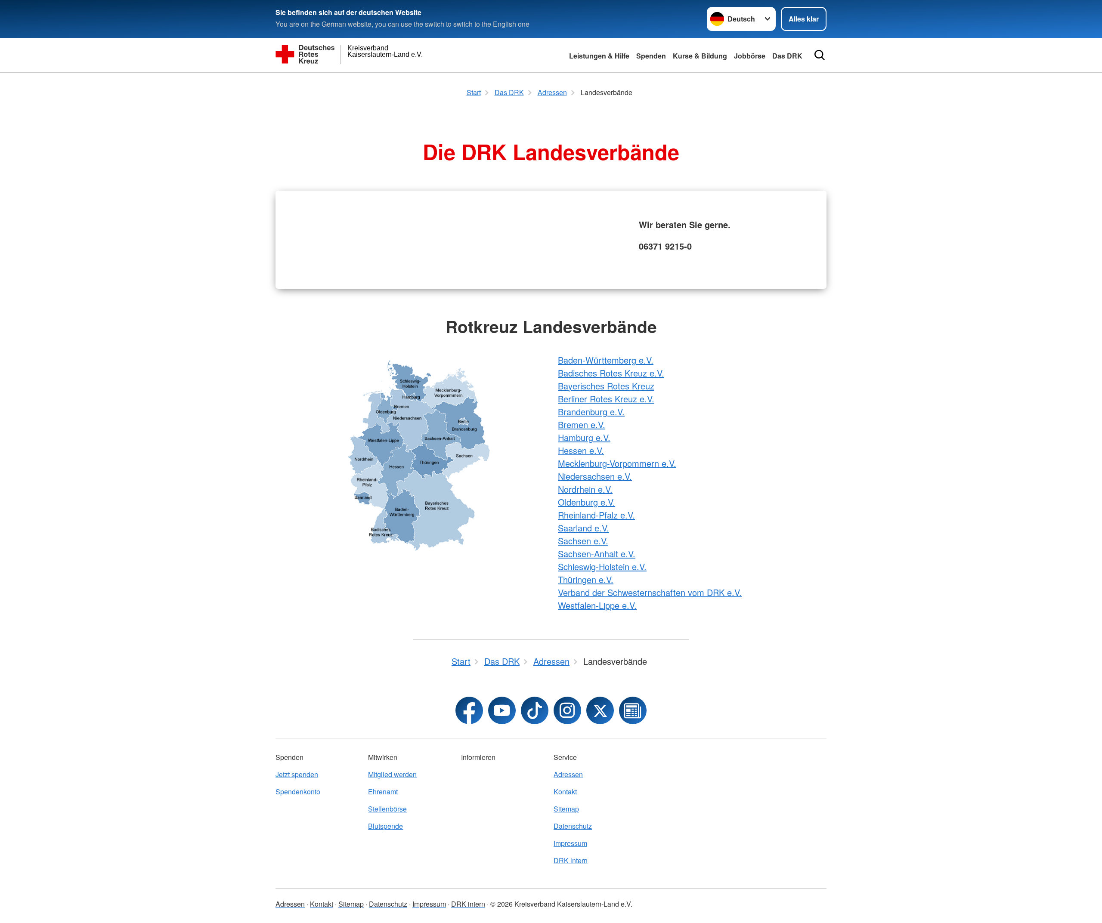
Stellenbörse (387, 809)
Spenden (651, 56)
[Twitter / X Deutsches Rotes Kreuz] (600, 710)
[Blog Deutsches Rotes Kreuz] (633, 710)
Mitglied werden (392, 774)
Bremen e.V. (581, 424)
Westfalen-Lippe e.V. (597, 605)
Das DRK (787, 56)
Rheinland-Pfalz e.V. (596, 515)
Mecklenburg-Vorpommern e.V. (617, 463)
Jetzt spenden (297, 774)
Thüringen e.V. (585, 579)
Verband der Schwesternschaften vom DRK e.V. (650, 592)
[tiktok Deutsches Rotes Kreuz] (534, 710)
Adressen (568, 774)
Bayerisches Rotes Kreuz (606, 386)
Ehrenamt (383, 791)
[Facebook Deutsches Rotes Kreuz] (469, 710)
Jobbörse (749, 56)
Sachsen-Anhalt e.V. (596, 553)
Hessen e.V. (581, 450)
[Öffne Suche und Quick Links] (819, 55)
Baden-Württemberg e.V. (605, 360)
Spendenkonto (298, 791)
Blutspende (385, 826)
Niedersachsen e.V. (595, 476)
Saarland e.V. (583, 528)
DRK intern (571, 860)
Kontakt (565, 791)
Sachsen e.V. (583, 540)
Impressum (570, 843)
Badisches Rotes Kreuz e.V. (611, 373)
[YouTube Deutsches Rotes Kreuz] (502, 710)
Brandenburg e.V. (591, 411)
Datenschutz (573, 826)
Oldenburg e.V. (586, 502)
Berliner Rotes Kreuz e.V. (606, 398)
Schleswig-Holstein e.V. (602, 566)
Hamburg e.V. (584, 437)
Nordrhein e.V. (585, 489)
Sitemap (566, 809)
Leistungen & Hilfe (599, 56)
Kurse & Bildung (700, 56)
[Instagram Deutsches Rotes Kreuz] (567, 710)
